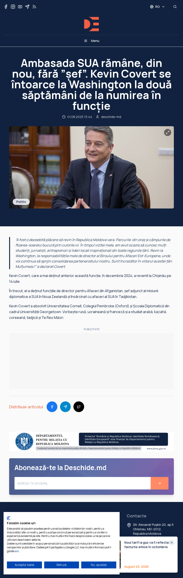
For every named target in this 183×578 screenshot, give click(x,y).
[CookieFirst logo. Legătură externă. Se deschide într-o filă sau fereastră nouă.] (8, 518)
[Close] (171, 542)
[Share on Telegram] (65, 406)
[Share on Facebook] (52, 406)
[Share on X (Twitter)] (78, 406)
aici (17, 551)
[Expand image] (167, 132)
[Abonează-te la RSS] (34, 6)
